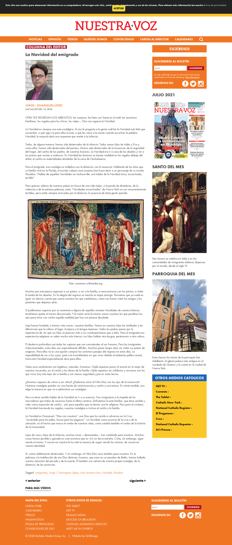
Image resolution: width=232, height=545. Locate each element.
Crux (159, 419)
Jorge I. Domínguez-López (64, 472)
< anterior (32, 480)
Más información (192, 77)
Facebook (185, 84)
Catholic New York (168, 402)
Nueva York (33, 506)
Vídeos (72, 39)
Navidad (107, 472)
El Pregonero (164, 413)
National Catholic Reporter (173, 424)
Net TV (70, 510)
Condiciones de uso (40, 529)
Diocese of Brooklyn (81, 519)
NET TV (160, 386)
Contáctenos (123, 39)
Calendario (184, 39)
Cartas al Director (154, 39)
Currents (161, 391)
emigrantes (41, 472)
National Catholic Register (173, 408)
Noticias (35, 39)
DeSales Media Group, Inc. (50, 536)
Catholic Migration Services (86, 524)
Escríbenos (179, 49)
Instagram (201, 84)
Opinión (54, 39)
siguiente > (137, 480)
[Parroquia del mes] (179, 351)
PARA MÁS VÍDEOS (38, 488)
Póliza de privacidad (39, 524)
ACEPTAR (119, 8)
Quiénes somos (95, 39)
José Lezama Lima (90, 472)
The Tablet (162, 397)
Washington (34, 519)
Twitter (193, 84)
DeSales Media (76, 515)
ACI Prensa (163, 430)
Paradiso (118, 472)
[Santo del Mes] (179, 252)
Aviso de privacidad (215, 5)
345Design (91, 536)
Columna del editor (46, 47)
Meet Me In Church (79, 529)
